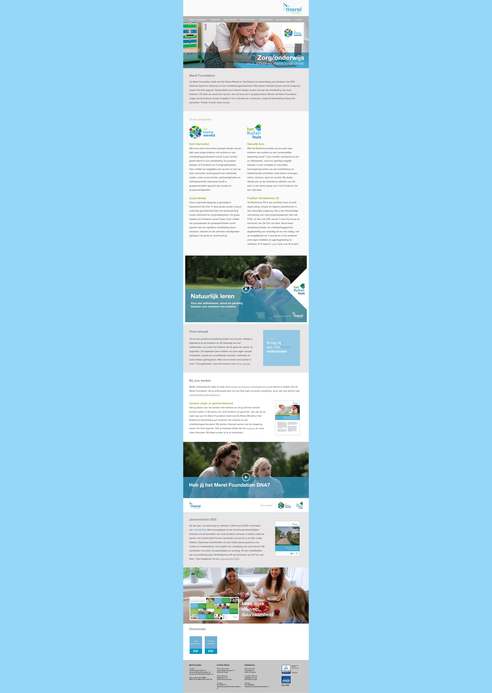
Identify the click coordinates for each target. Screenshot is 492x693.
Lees (274, 244)
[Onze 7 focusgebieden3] (281, 348)
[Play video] (246, 289)
